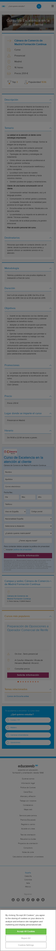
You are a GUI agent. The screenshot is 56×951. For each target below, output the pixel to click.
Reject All (25, 938)
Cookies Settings (26, 945)
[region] (28, 930)
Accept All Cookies (26, 931)
